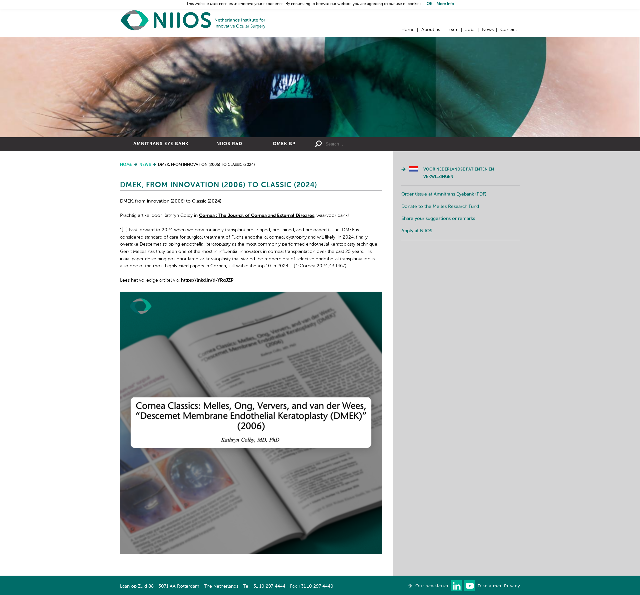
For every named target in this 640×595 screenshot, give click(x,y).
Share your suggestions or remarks (438, 218)
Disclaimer (490, 586)
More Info (445, 4)
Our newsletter (432, 586)
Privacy (512, 586)
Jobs (470, 29)
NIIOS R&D (229, 143)
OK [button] (429, 4)
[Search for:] (374, 144)
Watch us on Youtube (469, 585)
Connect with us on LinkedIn (456, 585)
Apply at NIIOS (416, 231)
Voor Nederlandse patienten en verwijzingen (458, 173)
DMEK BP (284, 143)
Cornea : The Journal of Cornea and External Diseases (256, 215)
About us (430, 29)
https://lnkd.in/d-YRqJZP (207, 280)
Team (453, 29)
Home (193, 20)
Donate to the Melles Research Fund (440, 206)
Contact (508, 29)
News (488, 29)
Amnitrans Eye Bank (161, 143)
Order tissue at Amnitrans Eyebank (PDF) (443, 194)
